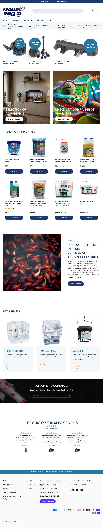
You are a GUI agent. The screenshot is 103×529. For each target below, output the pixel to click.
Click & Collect (8, 485)
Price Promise (31, 485)
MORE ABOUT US (75, 283)
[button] (98, 11)
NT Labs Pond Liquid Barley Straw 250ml (87, 161)
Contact (29, 489)
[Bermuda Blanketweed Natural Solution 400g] (64, 147)
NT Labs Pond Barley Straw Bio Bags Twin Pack (39, 161)
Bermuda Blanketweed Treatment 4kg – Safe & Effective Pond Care (63, 203)
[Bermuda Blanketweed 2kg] (89, 189)
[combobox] (58, 11)
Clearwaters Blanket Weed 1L (12, 161)
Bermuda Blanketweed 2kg (87, 202)
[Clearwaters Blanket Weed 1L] (14, 147)
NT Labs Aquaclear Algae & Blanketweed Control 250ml (14, 203)
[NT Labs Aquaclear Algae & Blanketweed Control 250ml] (14, 189)
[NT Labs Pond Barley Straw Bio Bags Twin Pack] (39, 147)
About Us (30, 481)
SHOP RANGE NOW (14, 119)
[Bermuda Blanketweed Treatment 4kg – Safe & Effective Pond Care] (64, 189)
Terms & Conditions (9, 493)
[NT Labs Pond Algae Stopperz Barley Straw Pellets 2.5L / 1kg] (39, 189)
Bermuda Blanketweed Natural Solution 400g (63, 161)
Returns (5, 489)
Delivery (6, 481)
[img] (51, 426)
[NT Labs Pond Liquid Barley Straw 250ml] (89, 147)
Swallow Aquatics (11, 521)
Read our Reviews (61, 1)
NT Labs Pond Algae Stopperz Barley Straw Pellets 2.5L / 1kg (38, 203)
